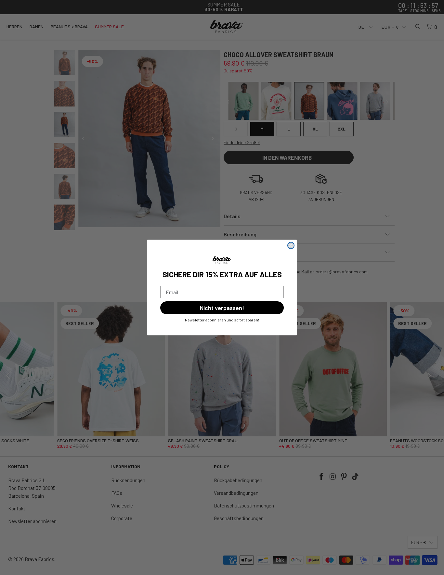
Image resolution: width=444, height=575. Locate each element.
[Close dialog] (291, 245)
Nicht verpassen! (222, 307)
